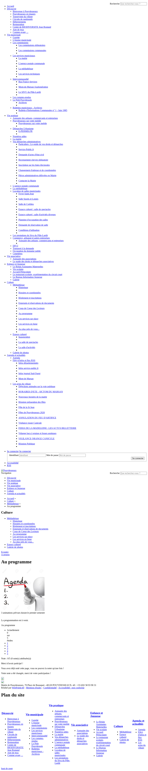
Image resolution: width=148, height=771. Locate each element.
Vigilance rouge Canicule (30, 423)
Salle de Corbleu (26, 204)
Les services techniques (29, 74)
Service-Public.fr (26, 149)
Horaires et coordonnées (29, 292)
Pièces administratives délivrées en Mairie (37, 175)
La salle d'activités (26, 347)
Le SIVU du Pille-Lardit (29, 92)
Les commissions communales (32, 50)
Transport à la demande (23, 248)
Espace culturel (20, 334)
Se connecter (13, 451)
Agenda (16, 358)
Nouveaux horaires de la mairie (32, 397)
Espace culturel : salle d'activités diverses (37, 214)
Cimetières (17, 253)
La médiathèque (25, 68)
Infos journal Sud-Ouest (29, 373)
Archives (22, 102)
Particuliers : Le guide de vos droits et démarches (40, 144)
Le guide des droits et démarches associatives (33, 261)
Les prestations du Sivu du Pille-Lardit (30, 235)
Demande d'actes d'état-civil (31, 154)
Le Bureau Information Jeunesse (27, 277)
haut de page (7, 768)
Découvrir (11, 9)
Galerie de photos (21, 352)
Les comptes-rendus (22, 97)
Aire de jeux (18, 29)
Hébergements (19, 22)
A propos (5, 554)
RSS (9, 465)
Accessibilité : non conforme (71, 687)
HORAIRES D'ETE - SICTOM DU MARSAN (40, 391)
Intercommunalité (21, 79)
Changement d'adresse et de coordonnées (37, 170)
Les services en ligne (27, 324)
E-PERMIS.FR (25, 131)
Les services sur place (28, 318)
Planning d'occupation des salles (33, 220)
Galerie (16, 279)
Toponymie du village (23, 16)
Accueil (10, 6)
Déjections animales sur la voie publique (36, 386)
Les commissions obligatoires (31, 45)
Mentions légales (33, 687)
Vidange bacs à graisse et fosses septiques (37, 433)
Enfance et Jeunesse (16, 264)
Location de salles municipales (26, 191)
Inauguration (24, 337)
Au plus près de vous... (28, 329)
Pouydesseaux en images (24, 14)
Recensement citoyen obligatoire (33, 160)
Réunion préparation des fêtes (32, 402)
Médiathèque (19, 285)
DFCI (15, 246)
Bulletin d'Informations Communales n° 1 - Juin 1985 (42, 110)
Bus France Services (27, 81)
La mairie (22, 58)
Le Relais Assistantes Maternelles (28, 266)
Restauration (18, 24)
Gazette (16, 37)
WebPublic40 (18, 687)
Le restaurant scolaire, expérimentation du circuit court (37, 274)
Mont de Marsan (26, 378)
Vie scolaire (18, 269)
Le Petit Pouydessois (22, 100)
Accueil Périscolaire (22, 272)
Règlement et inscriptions (29, 298)
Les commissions (20, 42)
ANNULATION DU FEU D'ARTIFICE (37, 417)
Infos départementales (28, 363)
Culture (10, 282)
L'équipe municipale (22, 40)
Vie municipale (14, 35)
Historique (23, 287)
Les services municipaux (24, 55)
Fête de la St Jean (26, 407)
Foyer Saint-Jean (26, 193)
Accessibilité (12, 463)
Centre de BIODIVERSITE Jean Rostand (32, 27)
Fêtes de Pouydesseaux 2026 (31, 412)
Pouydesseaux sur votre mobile (27, 121)
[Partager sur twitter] (2, 679)
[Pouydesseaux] (8, 470)
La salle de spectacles (28, 342)
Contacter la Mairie (27, 180)
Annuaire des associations (24, 259)
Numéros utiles (19, 136)
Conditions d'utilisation (28, 230)
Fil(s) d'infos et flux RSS (24, 360)
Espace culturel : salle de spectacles (34, 209)
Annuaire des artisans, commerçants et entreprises (35, 118)
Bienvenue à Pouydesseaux (25, 11)
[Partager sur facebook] (2, 682)
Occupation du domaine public (27, 251)
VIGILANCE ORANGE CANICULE (36, 438)
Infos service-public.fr (28, 368)
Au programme (25, 313)
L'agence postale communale (31, 63)
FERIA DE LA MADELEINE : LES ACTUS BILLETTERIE (47, 428)
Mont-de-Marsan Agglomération (33, 87)
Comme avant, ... (20, 32)
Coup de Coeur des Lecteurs (31, 308)
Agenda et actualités (16, 355)
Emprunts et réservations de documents (36, 303)
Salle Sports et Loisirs (28, 199)
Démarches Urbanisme (23, 128)
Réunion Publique (26, 444)
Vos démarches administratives (27, 141)
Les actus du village (22, 384)
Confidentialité (50, 687)
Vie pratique (12, 115)
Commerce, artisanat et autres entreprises (31, 238)
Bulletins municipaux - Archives (27, 108)
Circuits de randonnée (23, 19)
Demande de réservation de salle (33, 225)
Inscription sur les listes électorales (34, 165)
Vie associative (14, 256)
